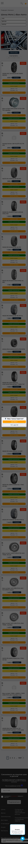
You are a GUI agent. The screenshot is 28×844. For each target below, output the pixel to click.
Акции (3, 827)
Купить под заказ (14, 92)
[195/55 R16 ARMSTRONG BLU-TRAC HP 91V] (14, 652)
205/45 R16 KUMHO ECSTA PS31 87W (13, 349)
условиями (14, 796)
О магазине (5, 823)
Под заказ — (14, 90)
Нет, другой (14, 425)
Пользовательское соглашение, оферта (21, 819)
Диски (3, 813)
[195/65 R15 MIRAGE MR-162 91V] (14, 241)
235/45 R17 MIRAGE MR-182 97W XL (13, 519)
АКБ (3, 18)
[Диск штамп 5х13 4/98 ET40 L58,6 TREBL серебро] (14, 617)
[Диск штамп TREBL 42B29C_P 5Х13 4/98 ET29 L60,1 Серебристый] (14, 687)
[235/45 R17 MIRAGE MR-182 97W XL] (14, 513)
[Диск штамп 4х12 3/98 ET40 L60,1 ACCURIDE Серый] (14, 582)
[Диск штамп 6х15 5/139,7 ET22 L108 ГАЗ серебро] (14, 102)
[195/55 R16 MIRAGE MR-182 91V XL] (14, 309)
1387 (20, 758)
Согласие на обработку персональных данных (20, 812)
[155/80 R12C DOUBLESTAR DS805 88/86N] (14, 67)
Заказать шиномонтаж (14, 83)
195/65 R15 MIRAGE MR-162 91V (11, 247)
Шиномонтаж (6, 816)
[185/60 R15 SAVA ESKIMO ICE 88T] (14, 445)
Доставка (4, 820)
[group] (14, 40)
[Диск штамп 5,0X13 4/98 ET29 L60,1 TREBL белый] (14, 547)
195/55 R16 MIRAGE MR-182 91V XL (12, 315)
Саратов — (14, 88)
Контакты (4, 830)
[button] (10, 48)
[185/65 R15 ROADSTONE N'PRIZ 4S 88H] (14, 274)
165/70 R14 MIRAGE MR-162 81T (11, 178)
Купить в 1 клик (14, 80)
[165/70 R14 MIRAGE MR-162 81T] (14, 172)
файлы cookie (15, 839)
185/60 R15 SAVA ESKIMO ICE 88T (12, 451)
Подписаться (14, 802)
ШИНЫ (4, 24)
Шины (3, 809)
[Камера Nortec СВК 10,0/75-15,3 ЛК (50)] (14, 137)
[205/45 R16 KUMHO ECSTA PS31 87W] (14, 343)
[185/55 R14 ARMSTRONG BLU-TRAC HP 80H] (14, 478)
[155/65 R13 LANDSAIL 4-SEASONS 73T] (14, 411)
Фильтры (14, 52)
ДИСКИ (4, 21)
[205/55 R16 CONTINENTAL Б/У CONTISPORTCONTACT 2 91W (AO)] (14, 722)
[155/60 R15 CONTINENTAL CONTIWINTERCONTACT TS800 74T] (14, 376)
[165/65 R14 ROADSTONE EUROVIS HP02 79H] (14, 206)
